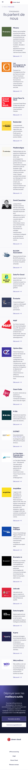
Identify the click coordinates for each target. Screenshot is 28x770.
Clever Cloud (14, 760)
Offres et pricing (14, 751)
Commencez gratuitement (14, 725)
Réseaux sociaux (14, 764)
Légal (14, 756)
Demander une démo (14, 719)
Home (5, 6)
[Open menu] (3, 2)
